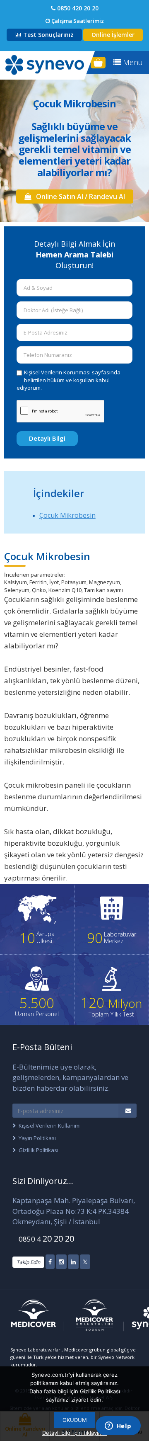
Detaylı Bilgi (47, 438)
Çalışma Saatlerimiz (77, 20)
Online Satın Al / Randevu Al (78, 196)
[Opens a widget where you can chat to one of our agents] (118, 1426)
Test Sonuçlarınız (48, 35)
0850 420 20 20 (77, 8)
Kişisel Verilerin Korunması (57, 372)
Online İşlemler (113, 35)
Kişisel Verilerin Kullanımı (50, 1125)
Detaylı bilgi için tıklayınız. (74, 1432)
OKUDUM (74, 1420)
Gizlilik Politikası (38, 1150)
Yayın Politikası (37, 1138)
